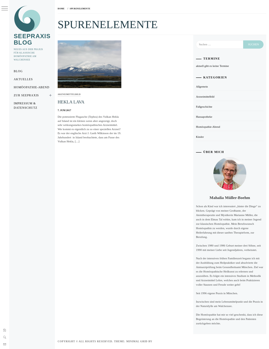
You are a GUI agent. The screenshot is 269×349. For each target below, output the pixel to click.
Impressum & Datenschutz (25, 105)
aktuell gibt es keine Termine (212, 66)
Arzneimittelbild (69, 94)
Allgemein (202, 86)
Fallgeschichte (204, 106)
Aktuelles (23, 79)
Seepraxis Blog (32, 39)
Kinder (200, 136)
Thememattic (163, 341)
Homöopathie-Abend (31, 87)
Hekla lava (71, 102)
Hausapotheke (204, 116)
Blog (18, 71)
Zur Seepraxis (26, 95)
